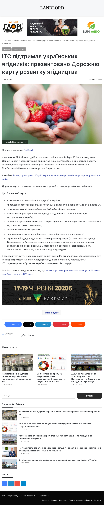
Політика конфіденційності (80, 500)
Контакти (97, 500)
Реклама (63, 500)
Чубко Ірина (27, 335)
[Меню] (3, 9)
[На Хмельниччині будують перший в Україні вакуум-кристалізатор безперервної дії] (17, 362)
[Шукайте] (100, 9)
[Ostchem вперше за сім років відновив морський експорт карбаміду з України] (9, 464)
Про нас (45, 500)
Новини (24, 40)
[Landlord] (52, 8)
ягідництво (52, 312)
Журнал (54, 500)
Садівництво (19, 49)
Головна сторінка (11, 40)
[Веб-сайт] (21, 339)
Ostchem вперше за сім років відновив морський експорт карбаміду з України (58, 460)
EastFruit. (28, 150)
